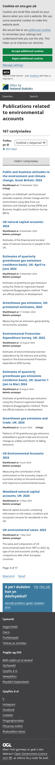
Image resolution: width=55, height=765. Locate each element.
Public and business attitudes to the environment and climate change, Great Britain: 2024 (26, 176)
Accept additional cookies (27, 51)
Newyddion (10, 676)
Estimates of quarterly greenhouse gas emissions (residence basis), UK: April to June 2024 (24, 262)
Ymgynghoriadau (13, 720)
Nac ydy (45, 586)
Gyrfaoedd (9, 665)
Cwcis (6, 632)
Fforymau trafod (13, 726)
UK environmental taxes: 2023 (24, 530)
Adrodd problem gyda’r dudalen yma (24, 605)
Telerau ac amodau (14, 643)
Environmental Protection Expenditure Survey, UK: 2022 (24, 336)
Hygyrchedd (10, 626)
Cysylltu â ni (10, 671)
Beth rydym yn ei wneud (18, 660)
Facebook (8, 709)
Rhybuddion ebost (14, 731)
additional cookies (39, 30)
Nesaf (21, 576)
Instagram (9, 704)
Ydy (36, 586)
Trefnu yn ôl (7, 143)
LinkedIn (8, 715)
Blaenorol (9, 576)
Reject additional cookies (27, 58)
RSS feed (11, 149)
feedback (34, 75)
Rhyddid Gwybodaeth (16, 682)
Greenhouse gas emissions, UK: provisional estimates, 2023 (25, 305)
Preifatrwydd (10, 637)
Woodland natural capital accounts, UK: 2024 (21, 494)
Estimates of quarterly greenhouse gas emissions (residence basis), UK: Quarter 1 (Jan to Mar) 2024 (25, 378)
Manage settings (13, 65)
